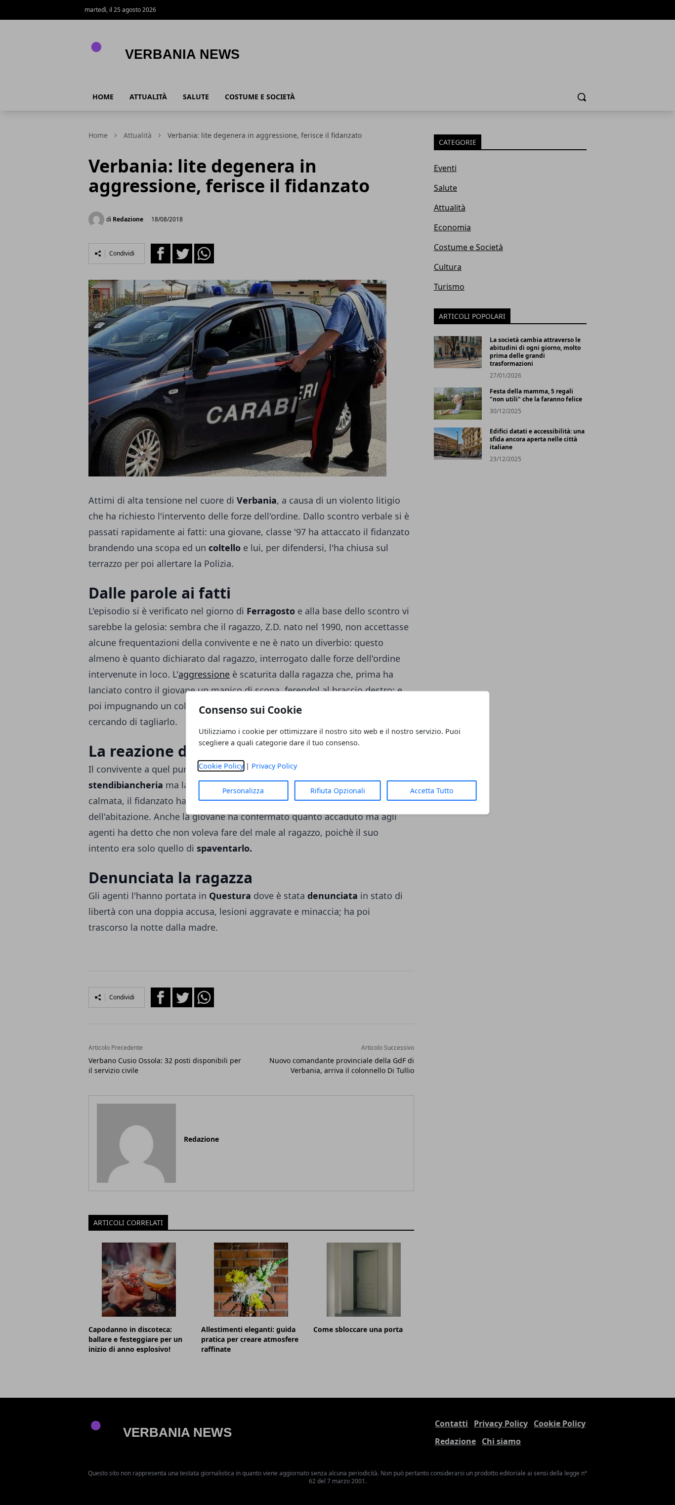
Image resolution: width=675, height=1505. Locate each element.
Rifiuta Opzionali (337, 790)
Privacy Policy (274, 766)
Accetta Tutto (431, 790)
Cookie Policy (221, 766)
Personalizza (243, 790)
